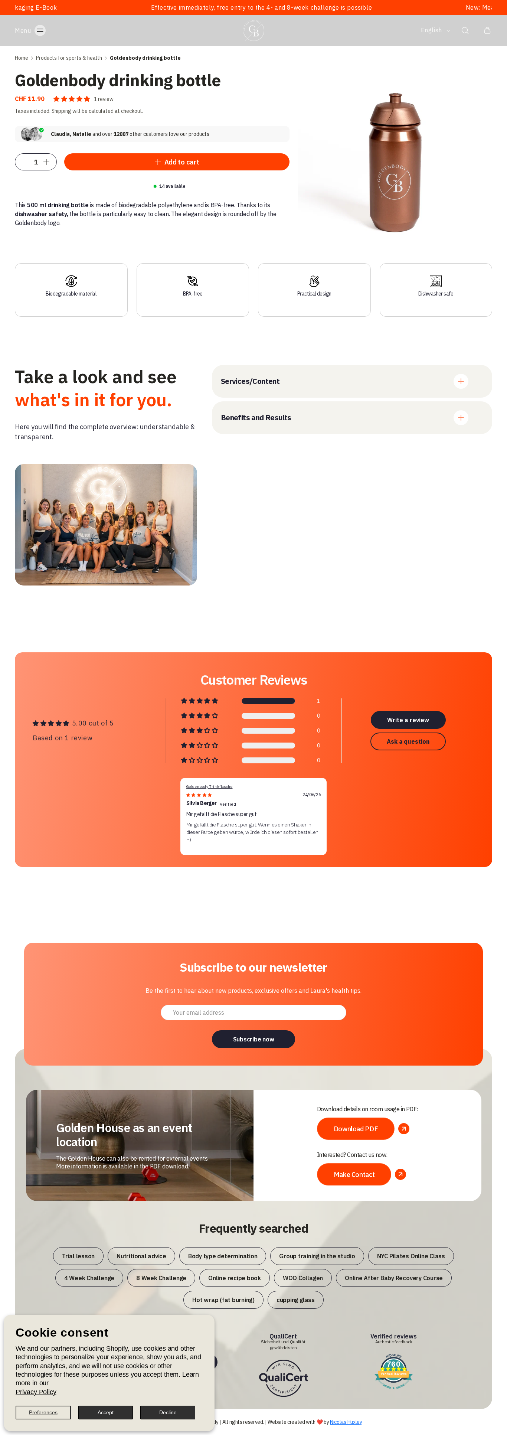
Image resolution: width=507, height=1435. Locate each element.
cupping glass (296, 1300)
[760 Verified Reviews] (393, 1389)
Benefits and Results (256, 417)
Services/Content (250, 381)
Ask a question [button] (408, 741)
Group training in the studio (317, 1256)
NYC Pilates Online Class (411, 1256)
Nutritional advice (141, 1256)
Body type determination (222, 1256)
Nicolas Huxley (346, 1422)
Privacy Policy (36, 1392)
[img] (199, 795)
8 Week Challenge (161, 1278)
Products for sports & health (69, 58)
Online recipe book (234, 1278)
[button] (37, 30)
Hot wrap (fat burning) (223, 1300)
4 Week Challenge (89, 1278)
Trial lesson (78, 1256)
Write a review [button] (408, 720)
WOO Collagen (303, 1278)
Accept (106, 1412)
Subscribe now (253, 1039)
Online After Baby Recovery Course (394, 1278)
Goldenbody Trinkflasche (209, 786)
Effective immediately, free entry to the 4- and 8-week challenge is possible (203, 7)
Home (21, 58)
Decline (168, 1412)
